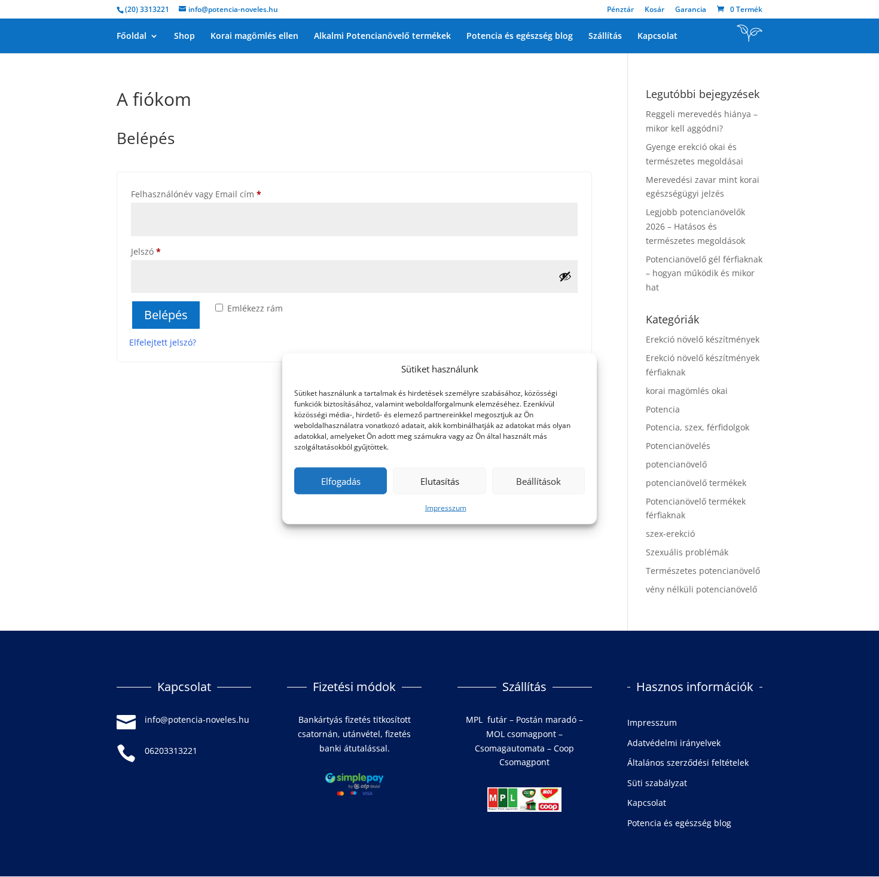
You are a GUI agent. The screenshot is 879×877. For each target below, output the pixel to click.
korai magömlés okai (687, 390)
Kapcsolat (657, 36)
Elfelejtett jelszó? (162, 342)
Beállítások (538, 481)
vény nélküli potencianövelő (701, 589)
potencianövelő (676, 464)
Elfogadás (341, 481)
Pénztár (620, 10)
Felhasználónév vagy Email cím (213, 194)
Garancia (690, 10)
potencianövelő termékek (696, 482)
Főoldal (131, 36)
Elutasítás (439, 481)
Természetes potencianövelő (703, 570)
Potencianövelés (678, 445)
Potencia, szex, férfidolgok (697, 427)
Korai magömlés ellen (254, 36)
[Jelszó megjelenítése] (565, 276)
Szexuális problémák (687, 552)
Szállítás (605, 36)
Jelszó (162, 251)
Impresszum (445, 508)
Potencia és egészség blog (519, 36)
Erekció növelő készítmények (702, 339)
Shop (184, 36)
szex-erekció (670, 533)
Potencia (663, 409)
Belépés (166, 315)
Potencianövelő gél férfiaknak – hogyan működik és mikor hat (704, 273)
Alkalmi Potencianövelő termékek (382, 36)
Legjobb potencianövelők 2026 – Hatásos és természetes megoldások (695, 226)
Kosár (654, 10)
